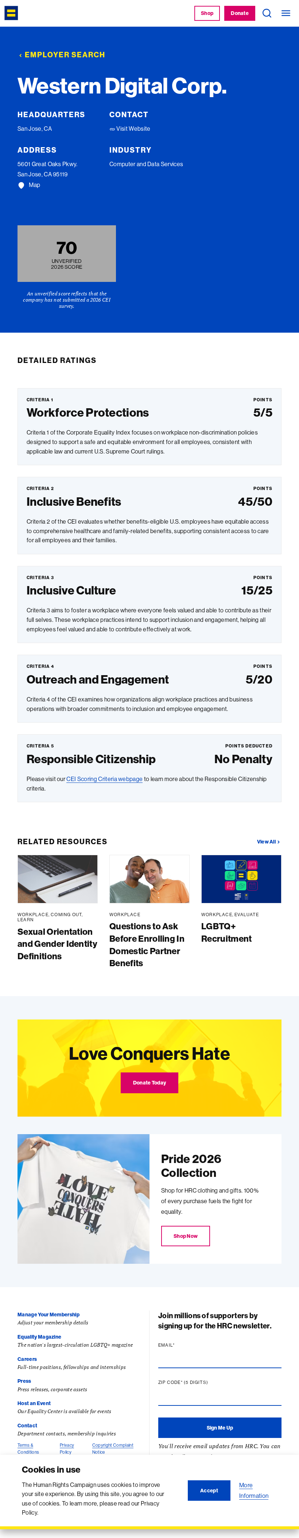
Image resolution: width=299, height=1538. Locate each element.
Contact (27, 1425)
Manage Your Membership (48, 1314)
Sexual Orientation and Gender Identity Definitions (57, 943)
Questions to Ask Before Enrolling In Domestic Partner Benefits (147, 944)
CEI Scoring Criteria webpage (104, 779)
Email (180, 1345)
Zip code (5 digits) (197, 1382)
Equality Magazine (39, 1337)
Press (24, 1381)
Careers (27, 1359)
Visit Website (132, 128)
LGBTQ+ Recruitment (226, 932)
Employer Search (65, 54)
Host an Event (34, 1403)
